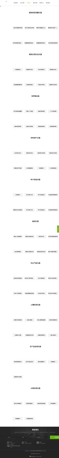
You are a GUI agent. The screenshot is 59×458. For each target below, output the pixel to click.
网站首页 (16, 2)
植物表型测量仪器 (35, 13)
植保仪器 (35, 221)
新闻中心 (42, 2)
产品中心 (29, 2)
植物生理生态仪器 (35, 54)
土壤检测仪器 (35, 305)
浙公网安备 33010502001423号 (36, 456)
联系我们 (48, 2)
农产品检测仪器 (35, 346)
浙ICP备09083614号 (34, 453)
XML (39, 453)
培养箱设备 (35, 96)
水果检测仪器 (35, 388)
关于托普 (22, 2)
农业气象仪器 (35, 263)
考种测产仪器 (35, 138)
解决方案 (35, 2)
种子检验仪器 (35, 180)
